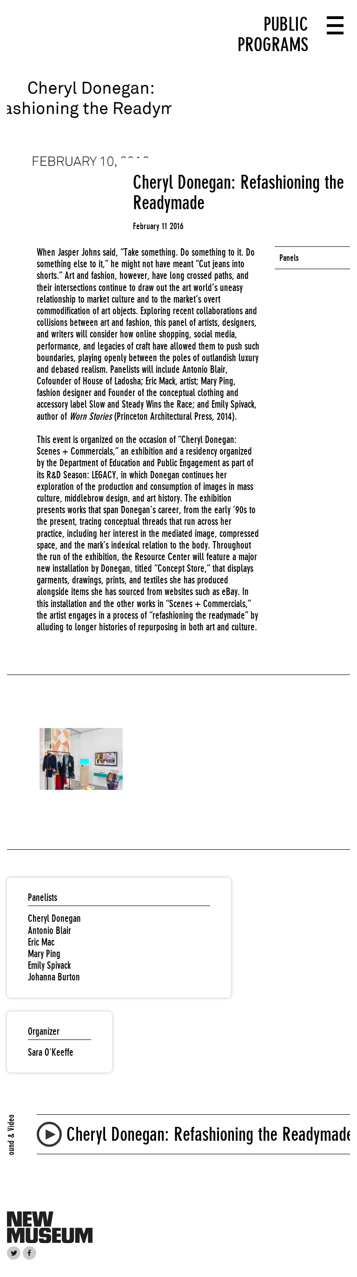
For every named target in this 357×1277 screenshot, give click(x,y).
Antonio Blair (49, 930)
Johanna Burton (54, 977)
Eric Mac (41, 942)
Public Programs (273, 34)
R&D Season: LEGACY (81, 475)
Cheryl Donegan (54, 918)
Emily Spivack (49, 965)
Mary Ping (44, 953)
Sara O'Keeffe (50, 1052)
